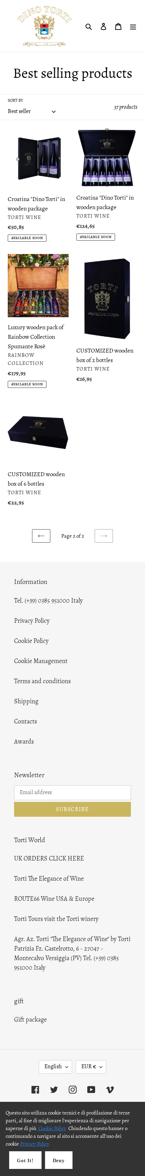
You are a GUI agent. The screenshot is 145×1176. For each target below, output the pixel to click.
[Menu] (133, 26)
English (53, 1066)
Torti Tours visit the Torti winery (56, 919)
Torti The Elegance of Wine (49, 878)
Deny (59, 1160)
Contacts (25, 721)
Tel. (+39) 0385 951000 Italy (48, 600)
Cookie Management (41, 661)
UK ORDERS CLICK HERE (49, 858)
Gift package (30, 1019)
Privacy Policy (32, 620)
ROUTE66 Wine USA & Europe (54, 898)
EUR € (88, 1066)
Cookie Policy (31, 641)
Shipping (26, 701)
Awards (24, 741)
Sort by (15, 100)
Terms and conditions (42, 681)
